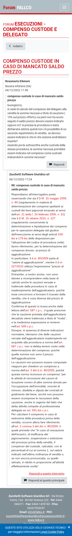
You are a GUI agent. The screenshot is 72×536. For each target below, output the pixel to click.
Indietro (17, 46)
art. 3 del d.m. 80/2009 (39, 370)
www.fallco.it (36, 520)
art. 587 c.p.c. (34, 310)
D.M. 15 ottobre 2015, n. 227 (37, 218)
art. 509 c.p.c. (25, 326)
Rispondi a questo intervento (46, 473)
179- (23, 238)
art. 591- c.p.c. (38, 410)
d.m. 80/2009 (40, 258)
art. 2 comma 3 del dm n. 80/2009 (36, 426)
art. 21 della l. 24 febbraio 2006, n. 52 (40, 214)
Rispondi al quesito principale (46, 480)
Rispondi (58, 164)
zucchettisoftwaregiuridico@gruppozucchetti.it (35, 516)
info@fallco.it (36, 512)
